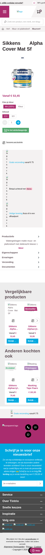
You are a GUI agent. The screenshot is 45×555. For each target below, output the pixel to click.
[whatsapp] (28, 435)
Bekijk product (13, 341)
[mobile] (28, 427)
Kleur (20, 107)
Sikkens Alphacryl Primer (13, 386)
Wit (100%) (9, 107)
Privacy (29, 547)
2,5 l (6, 116)
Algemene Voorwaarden (14, 547)
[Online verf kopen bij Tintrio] (20, 12)
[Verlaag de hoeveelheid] (4, 122)
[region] (22, 78)
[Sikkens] (22, 58)
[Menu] (4, 11)
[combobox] (22, 22)
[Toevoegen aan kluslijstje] (13, 320)
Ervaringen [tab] (7, 257)
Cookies (37, 547)
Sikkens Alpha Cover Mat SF (13, 327)
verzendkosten (30, 539)
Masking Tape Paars (32, 386)
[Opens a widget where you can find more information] (36, 551)
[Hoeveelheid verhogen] (18, 122)
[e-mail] (35, 427)
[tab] (20, 242)
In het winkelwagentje (17, 130)
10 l (13, 116)
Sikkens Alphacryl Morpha (32, 327)
